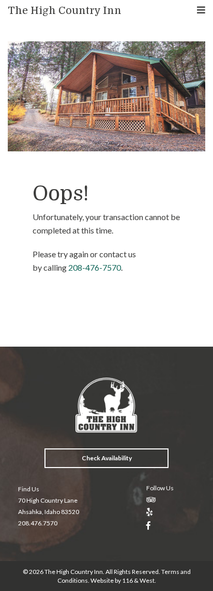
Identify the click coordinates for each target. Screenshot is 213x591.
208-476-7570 (94, 267)
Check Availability (107, 458)
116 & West (138, 580)
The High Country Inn (64, 11)
